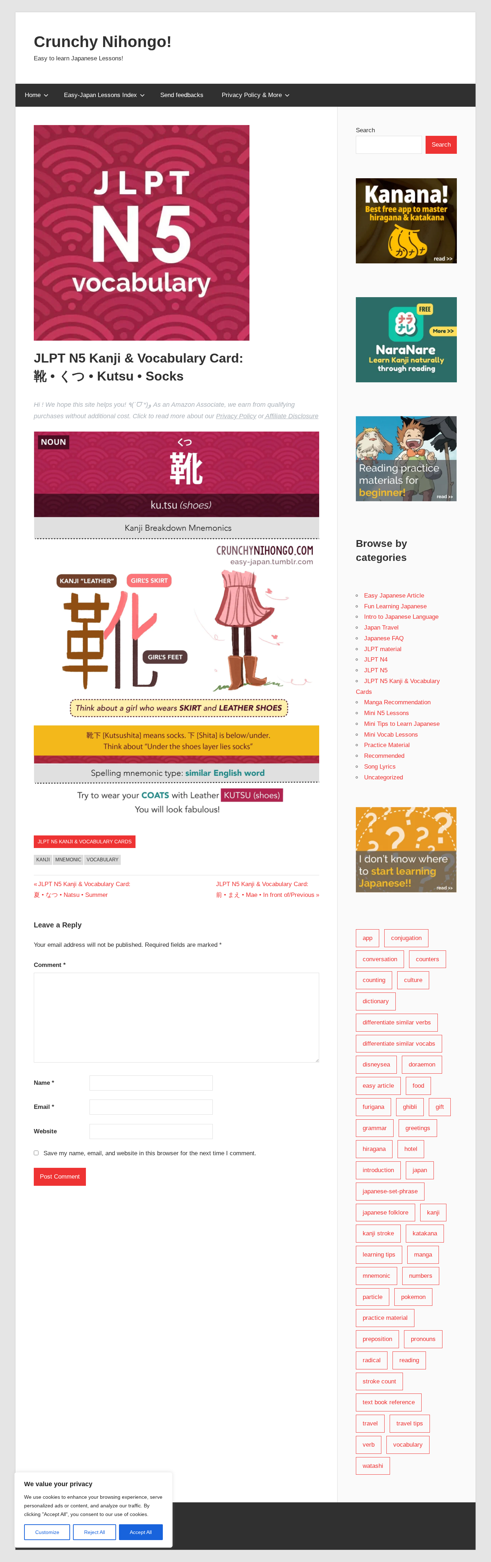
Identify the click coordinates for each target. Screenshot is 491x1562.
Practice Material (387, 745)
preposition (377, 1339)
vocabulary (103, 859)
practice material (385, 1317)
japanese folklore (385, 1212)
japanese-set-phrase (390, 1191)
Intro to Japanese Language (401, 616)
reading (409, 1360)
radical (372, 1360)
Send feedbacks (181, 95)
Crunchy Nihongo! (103, 41)
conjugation (406, 938)
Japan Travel (381, 627)
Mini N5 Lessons (386, 713)
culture (413, 980)
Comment (50, 965)
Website (45, 1131)
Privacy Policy (236, 416)
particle (372, 1297)
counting (374, 980)
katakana (425, 1233)
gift (440, 1106)
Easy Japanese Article (394, 595)
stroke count (379, 1381)
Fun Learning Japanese (395, 606)
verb (369, 1444)
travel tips (409, 1423)
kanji (43, 859)
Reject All (94, 1532)
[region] (93, 1510)
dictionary (376, 1001)
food (418, 1085)
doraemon (422, 1064)
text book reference (389, 1402)
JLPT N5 (375, 670)
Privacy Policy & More (252, 95)
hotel (410, 1149)
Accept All (141, 1532)
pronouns (423, 1339)
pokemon (413, 1297)
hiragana (374, 1149)
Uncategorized (383, 777)
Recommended (384, 755)
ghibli (410, 1106)
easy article (378, 1085)
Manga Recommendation (397, 702)
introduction (378, 1170)
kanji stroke (378, 1233)
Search (365, 130)
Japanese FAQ (384, 638)
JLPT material (382, 649)
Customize (47, 1532)
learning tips (379, 1254)
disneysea (376, 1064)
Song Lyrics (380, 766)
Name (44, 1082)
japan (420, 1170)
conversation (380, 959)
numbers (420, 1275)
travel (370, 1423)
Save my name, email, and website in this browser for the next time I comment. (149, 1153)
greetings (417, 1128)
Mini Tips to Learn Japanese (402, 723)
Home (33, 95)
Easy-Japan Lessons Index (100, 95)
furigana (373, 1106)
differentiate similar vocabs (399, 1043)
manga (423, 1254)
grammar (375, 1128)
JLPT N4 (375, 659)
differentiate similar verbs (397, 1022)
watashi (373, 1465)
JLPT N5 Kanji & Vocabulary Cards (85, 841)
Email (44, 1106)
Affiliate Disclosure (291, 416)
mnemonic (68, 859)
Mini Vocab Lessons (391, 734)
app (367, 938)
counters (427, 959)
